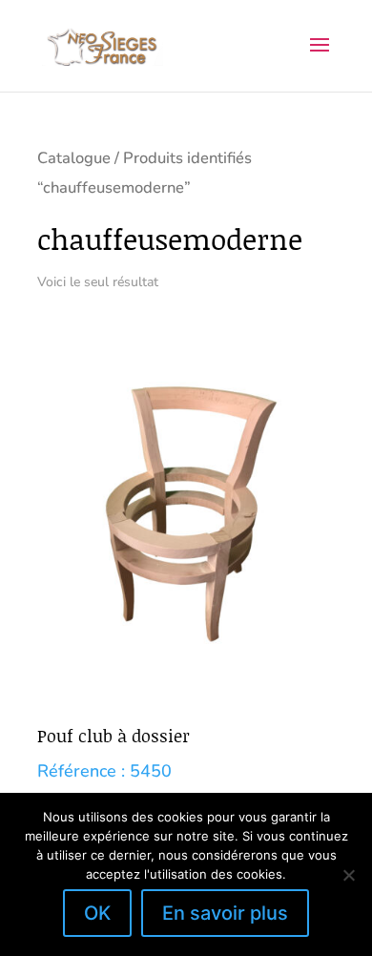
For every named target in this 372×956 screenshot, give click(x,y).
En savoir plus (225, 913)
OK (97, 913)
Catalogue (74, 158)
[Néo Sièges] (102, 44)
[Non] (348, 874)
